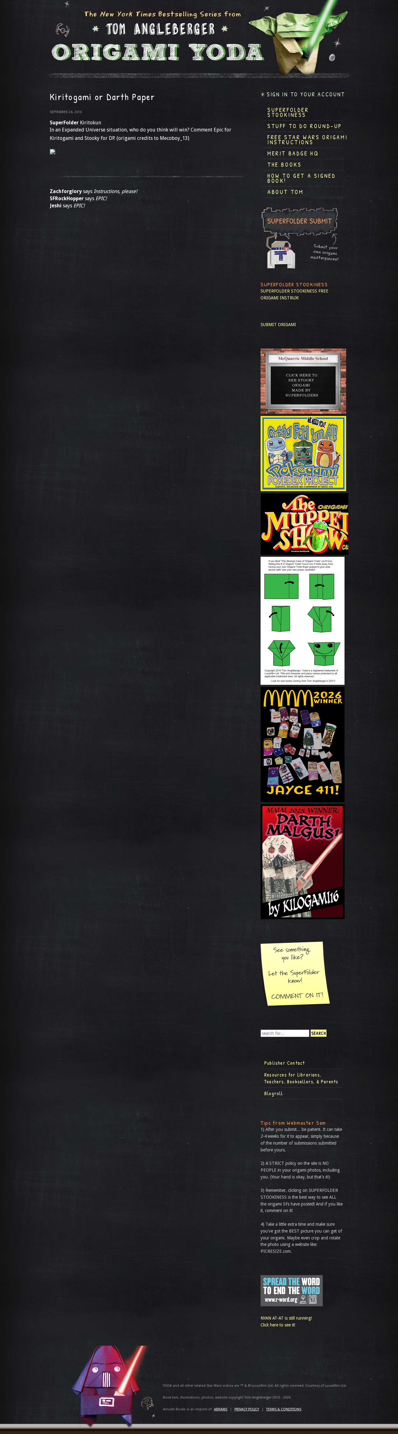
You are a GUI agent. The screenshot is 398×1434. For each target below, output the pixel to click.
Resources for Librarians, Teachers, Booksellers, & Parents (301, 1078)
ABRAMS (220, 1409)
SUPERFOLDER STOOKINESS (289, 290)
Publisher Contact (284, 1062)
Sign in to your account (306, 94)
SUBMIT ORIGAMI (278, 324)
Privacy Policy (246, 1409)
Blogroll (273, 1093)
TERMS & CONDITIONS (283, 1409)
